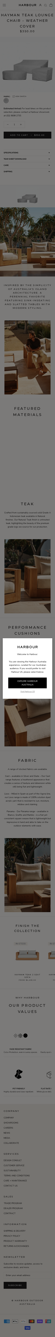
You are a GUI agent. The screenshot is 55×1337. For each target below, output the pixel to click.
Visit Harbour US (27, 691)
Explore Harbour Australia (28, 683)
